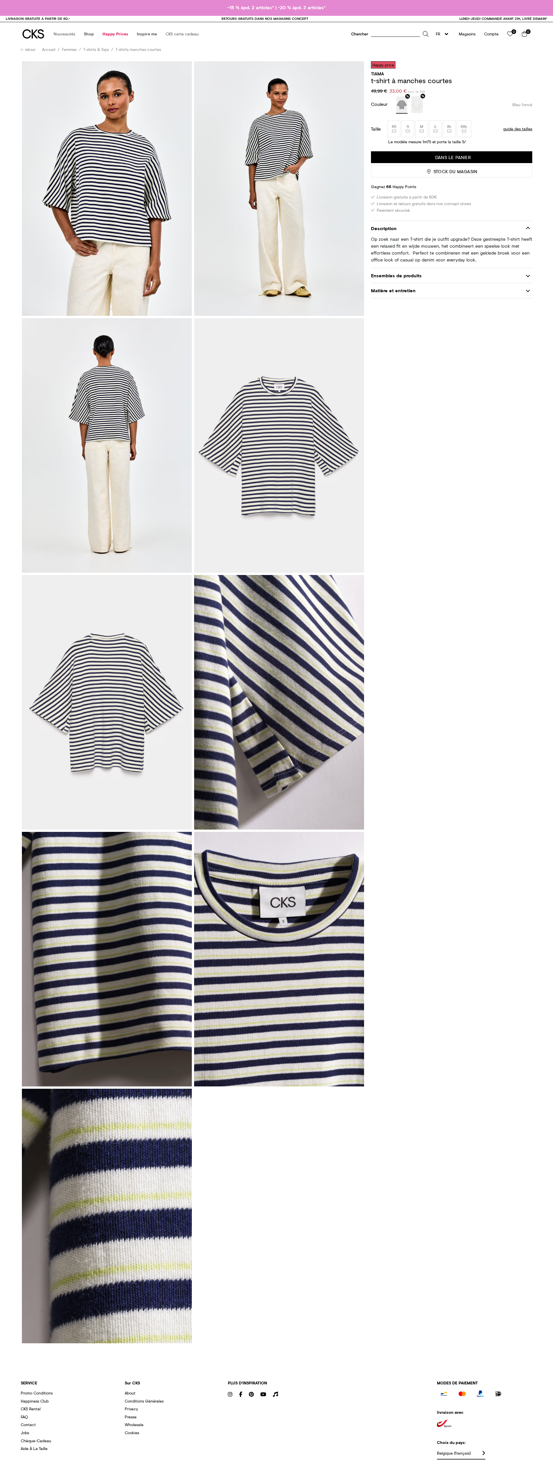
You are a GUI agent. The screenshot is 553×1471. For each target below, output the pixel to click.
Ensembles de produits (396, 275)
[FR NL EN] (443, 34)
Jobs (25, 1433)
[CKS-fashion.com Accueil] (33, 34)
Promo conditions (37, 1393)
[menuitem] (64, 34)
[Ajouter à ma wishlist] (524, 64)
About (130, 1393)
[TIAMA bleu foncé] (402, 105)
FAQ (24, 1417)
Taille (376, 129)
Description (384, 228)
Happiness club (35, 1401)
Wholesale (134, 1425)
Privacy (131, 1409)
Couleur (380, 104)
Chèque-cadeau (36, 1441)
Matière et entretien (393, 290)
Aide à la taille (34, 1448)
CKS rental (31, 1409)
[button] (64, 34)
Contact (28, 1425)
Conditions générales (144, 1401)
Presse (131, 1417)
